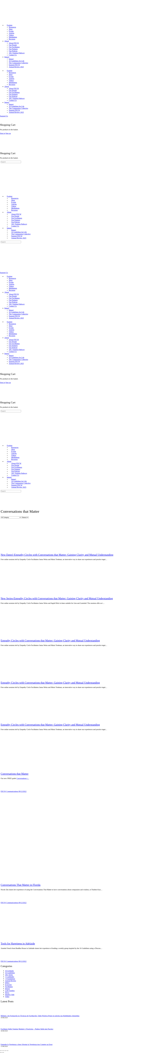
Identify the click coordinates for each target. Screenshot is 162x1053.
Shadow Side (9, 995)
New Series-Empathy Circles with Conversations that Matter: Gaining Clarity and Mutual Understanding (57, 598)
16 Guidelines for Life (16, 61)
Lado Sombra (10, 991)
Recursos (12, 39)
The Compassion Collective (18, 63)
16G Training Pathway (17, 53)
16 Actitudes (9, 971)
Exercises (8, 985)
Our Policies (13, 51)
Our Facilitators (14, 47)
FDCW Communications (10, 791)
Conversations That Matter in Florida (20, 884)
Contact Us (13, 55)
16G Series (9, 975)
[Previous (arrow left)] (1, 1052)
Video (7, 997)
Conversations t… (22, 778)
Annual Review (10, 981)
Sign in (2, 133)
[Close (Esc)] (7, 1050)
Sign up (8, 133)
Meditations (13, 37)
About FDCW (14, 43)
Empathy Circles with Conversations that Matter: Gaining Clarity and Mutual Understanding (50, 640)
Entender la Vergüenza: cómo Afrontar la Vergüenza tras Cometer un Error (26, 1044)
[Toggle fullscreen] (3, 1050)
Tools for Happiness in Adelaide (18, 943)
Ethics (7, 983)
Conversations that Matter (14, 773)
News (7, 993)
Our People (13, 45)
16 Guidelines (10, 973)
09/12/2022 (22, 791)
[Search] (1, 118)
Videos (11, 35)
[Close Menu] (1, 193)
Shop (10, 29)
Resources (12, 27)
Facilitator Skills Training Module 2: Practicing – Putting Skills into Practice (27, 1029)
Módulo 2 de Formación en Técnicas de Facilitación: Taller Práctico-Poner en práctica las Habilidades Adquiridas (40, 1016)
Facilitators (9, 987)
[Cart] (1, 120)
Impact (6, 57)
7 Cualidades (9, 977)
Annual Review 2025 (16, 67)
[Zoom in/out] (1, 1050)
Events (11, 31)
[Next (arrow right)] (3, 1052)
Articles (11, 33)
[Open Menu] (1, 135)
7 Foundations (10, 979)
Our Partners (13, 49)
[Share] (5, 1050)
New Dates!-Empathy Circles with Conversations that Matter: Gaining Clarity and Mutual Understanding (57, 554)
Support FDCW (14, 65)
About (6, 41)
